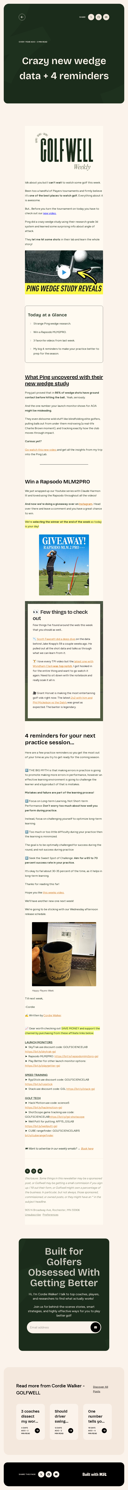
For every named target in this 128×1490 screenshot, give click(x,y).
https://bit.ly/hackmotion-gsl (43, 1107)
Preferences (50, 1214)
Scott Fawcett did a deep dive (56, 639)
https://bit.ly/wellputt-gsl (41, 1126)
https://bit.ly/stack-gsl (80, 1089)
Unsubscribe (33, 1214)
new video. (49, 213)
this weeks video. (53, 892)
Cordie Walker (52, 1015)
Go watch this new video (41, 449)
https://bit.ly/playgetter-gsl (42, 1065)
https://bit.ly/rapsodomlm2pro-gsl (76, 1056)
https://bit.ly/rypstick (38, 1084)
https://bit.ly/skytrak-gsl (40, 1051)
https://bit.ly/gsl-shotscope (66, 1116)
